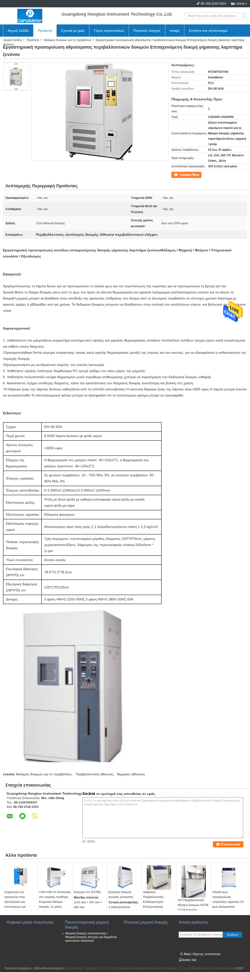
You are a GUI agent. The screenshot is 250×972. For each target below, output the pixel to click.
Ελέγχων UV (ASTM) (87, 892)
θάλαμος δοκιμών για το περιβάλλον (67, 40)
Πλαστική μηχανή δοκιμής (146, 922)
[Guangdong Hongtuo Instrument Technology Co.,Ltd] (30, 16)
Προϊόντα (45, 30)
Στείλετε (232, 935)
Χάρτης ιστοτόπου (206, 954)
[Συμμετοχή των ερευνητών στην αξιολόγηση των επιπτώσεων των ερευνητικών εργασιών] (20, 877)
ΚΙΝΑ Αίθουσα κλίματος (49, 968)
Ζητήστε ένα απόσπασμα (208, 30)
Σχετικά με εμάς (73, 30)
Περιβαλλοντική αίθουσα (94, 774)
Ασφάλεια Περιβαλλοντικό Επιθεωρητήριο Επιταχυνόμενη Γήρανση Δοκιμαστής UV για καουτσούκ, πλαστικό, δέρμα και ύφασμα (157, 909)
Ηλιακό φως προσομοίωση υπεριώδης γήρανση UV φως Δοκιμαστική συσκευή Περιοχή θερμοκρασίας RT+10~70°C (228, 906)
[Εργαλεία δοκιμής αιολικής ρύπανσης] (124, 877)
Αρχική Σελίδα (18, 30)
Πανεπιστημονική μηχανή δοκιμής (87, 924)
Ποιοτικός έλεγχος (147, 30)
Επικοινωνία (179, 174)
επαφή (175, 30)
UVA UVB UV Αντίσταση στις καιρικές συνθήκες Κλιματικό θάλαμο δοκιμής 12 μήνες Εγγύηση (55, 901)
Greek (240, 3)
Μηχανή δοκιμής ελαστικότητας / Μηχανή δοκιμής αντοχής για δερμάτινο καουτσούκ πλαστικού (91, 937)
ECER (239, 968)
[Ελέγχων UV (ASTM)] (90, 877)
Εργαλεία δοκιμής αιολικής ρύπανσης (121, 894)
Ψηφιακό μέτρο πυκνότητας (29, 922)
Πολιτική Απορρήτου (17, 968)
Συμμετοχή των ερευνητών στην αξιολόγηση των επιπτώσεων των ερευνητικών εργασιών (18, 901)
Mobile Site (189, 960)
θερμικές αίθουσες (131, 774)
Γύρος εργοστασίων (109, 30)
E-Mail (185, 954)
